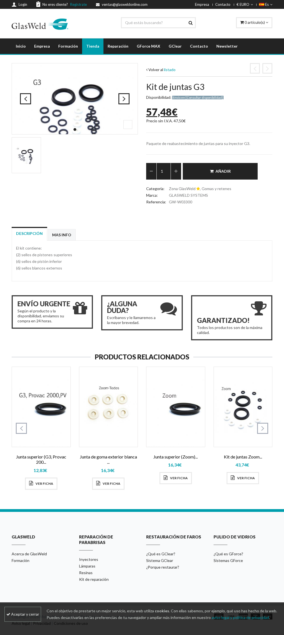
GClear (175, 46)
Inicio (21, 46)
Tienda (92, 46)
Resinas (86, 572)
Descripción (29, 233)
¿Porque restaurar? (162, 567)
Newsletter (227, 46)
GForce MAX (148, 46)
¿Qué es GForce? (228, 553)
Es (266, 4)
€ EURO (243, 4)
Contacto (222, 4)
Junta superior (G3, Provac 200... (41, 459)
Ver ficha (44, 483)
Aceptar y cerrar (24, 614)
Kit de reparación (94, 579)
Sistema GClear (159, 560)
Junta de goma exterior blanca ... (108, 459)
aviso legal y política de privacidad (240, 617)
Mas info (61, 234)
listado (170, 69)
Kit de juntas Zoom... (243, 456)
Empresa (202, 4)
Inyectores (88, 559)
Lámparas (87, 566)
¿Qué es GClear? (160, 553)
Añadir (223, 171)
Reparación (118, 46)
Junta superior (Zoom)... (175, 456)
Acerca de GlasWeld (29, 553)
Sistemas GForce (228, 560)
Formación (68, 46)
